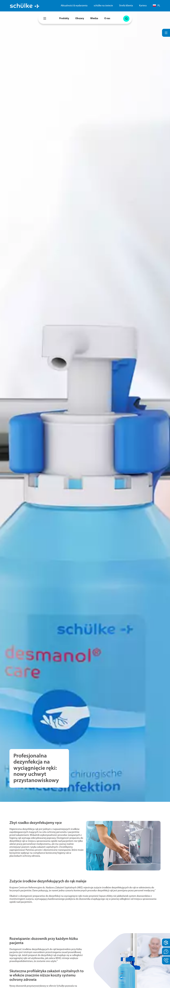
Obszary (79, 18)
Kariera (143, 5)
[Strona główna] (24, 5)
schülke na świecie (103, 5)
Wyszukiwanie (126, 19)
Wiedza (94, 18)
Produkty (64, 18)
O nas (107, 18)
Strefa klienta (126, 5)
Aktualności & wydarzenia (74, 5)
